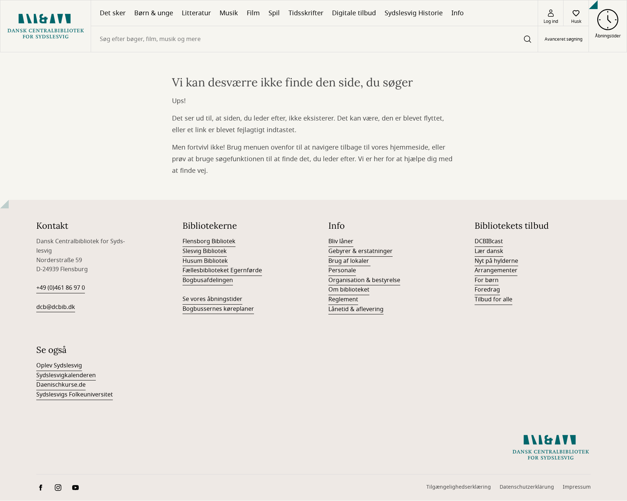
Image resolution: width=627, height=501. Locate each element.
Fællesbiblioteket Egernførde (222, 270)
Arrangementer (496, 270)
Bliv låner (340, 241)
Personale (342, 270)
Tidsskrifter (305, 13)
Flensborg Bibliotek (209, 241)
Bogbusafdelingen (208, 280)
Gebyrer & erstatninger (360, 251)
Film (253, 13)
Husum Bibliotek (205, 261)
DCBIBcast (489, 241)
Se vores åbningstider (212, 299)
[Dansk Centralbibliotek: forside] (45, 26)
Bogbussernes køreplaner (218, 309)
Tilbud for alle (493, 299)
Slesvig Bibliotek (205, 251)
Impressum (577, 487)
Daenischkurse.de (61, 384)
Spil (274, 13)
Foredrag (487, 289)
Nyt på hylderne (496, 261)
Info (457, 13)
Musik (229, 13)
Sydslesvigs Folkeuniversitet (74, 394)
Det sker (113, 13)
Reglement (343, 299)
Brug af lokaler (349, 261)
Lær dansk (489, 251)
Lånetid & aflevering (356, 309)
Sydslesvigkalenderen (66, 375)
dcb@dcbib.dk (55, 307)
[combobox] (314, 39)
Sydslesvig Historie (414, 13)
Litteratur (196, 13)
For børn (487, 280)
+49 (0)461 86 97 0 (60, 288)
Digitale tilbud (354, 13)
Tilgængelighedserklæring (458, 487)
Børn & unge (153, 13)
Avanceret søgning (563, 39)
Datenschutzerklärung (527, 487)
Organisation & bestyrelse (364, 280)
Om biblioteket (348, 289)
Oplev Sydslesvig (59, 365)
